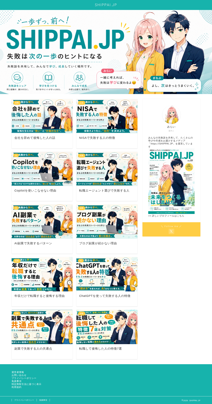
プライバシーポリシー (24, 378)
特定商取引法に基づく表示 (26, 384)
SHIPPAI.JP (106, 4)
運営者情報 (18, 372)
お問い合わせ (19, 375)
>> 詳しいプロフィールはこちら (166, 216)
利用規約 (17, 387)
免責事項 (17, 381)
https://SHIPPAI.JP (162, 143)
